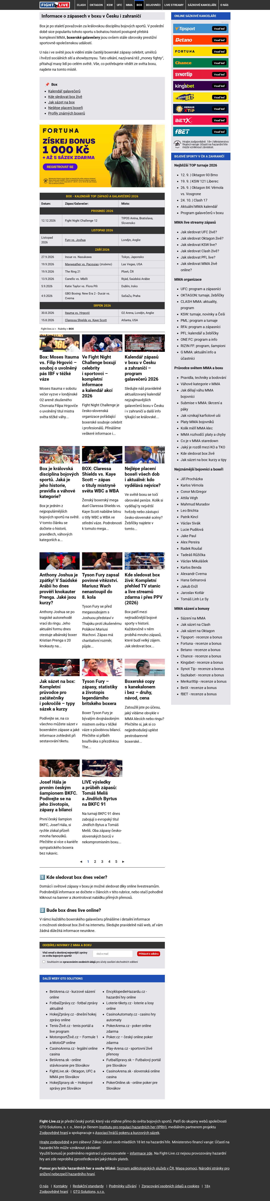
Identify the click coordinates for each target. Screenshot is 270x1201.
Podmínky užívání (122, 1186)
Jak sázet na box (61, 102)
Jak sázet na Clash (195, 624)
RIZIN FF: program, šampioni (203, 346)
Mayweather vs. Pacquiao (82, 264)
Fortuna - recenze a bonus (201, 643)
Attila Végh (189, 498)
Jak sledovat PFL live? (198, 257)
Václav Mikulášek (194, 561)
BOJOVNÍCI (153, 5)
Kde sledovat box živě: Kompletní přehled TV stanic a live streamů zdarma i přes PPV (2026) (143, 588)
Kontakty (61, 1186)
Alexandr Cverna (194, 574)
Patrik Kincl (189, 517)
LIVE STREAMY (174, 5)
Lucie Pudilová (192, 529)
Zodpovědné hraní (54, 1133)
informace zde (141, 1153)
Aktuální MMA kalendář (199, 206)
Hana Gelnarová (193, 580)
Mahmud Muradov (195, 504)
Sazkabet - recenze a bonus (202, 675)
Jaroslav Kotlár (192, 593)
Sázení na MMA (193, 618)
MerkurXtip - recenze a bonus (204, 681)
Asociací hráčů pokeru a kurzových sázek (127, 1133)
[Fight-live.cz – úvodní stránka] (55, 5)
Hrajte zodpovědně (54, 1142)
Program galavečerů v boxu (202, 213)
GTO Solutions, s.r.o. (89, 1192)
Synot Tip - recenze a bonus (202, 669)
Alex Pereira (190, 542)
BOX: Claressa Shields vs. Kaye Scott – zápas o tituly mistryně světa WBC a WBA (100, 479)
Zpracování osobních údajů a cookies (170, 1186)
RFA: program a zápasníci (200, 327)
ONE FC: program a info (199, 339)
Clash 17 (200, 200)
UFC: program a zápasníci (201, 289)
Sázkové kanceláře (202, 5)
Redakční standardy (88, 1186)
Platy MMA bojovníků (197, 422)
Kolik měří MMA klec (197, 428)
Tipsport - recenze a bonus (201, 637)
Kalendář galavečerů (64, 91)
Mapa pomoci (186, 1168)
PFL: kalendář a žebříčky (200, 333)
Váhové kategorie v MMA (200, 384)
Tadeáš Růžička (193, 555)
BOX (139, 5)
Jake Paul (188, 536)
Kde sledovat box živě (65, 97)
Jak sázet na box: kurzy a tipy (204, 460)
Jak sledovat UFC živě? (199, 232)
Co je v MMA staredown (199, 441)
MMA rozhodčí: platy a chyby (203, 434)
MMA (129, 5)
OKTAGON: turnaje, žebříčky (202, 295)
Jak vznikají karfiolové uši (200, 415)
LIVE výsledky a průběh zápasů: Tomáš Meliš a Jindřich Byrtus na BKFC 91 (99, 793)
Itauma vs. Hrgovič (77, 313)
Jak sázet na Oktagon (198, 631)
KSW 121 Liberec (205, 181)
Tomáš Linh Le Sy (195, 599)
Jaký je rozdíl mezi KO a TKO (203, 447)
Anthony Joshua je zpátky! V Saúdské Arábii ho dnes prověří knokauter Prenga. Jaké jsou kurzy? (59, 588)
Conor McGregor (194, 491)
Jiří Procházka (192, 479)
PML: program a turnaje (199, 320)
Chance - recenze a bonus (201, 656)
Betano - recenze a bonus (200, 650)
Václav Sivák (190, 523)
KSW (110, 5)
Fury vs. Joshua (75, 240)
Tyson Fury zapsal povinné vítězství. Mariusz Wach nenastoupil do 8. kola (100, 586)
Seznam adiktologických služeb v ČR (145, 1168)
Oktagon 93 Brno (205, 175)
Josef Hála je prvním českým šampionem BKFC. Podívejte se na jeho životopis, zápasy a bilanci (58, 795)
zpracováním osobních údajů (79, 961)
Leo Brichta (189, 510)
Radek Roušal (191, 548)
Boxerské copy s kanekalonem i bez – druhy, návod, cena (140, 690)
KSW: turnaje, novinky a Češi (203, 314)
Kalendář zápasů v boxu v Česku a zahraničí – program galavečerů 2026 (142, 368)
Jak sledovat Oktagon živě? (202, 238)
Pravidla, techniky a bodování (203, 378)
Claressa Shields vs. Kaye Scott (86, 320)
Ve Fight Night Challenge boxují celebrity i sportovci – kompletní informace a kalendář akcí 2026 (99, 376)
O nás (224, 5)
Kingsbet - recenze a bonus (202, 662)
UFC (119, 5)
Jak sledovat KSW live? (199, 245)
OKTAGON (96, 5)
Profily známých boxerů (66, 113)
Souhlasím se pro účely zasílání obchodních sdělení (92, 961)
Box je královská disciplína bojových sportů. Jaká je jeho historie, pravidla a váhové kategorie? (59, 482)
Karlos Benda (191, 567)
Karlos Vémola (192, 485)
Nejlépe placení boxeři (65, 108)
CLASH (81, 5)
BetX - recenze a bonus (199, 688)
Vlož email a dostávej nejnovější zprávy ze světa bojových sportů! (64, 954)
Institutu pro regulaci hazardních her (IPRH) (133, 1127)
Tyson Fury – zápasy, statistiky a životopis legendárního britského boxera (99, 692)
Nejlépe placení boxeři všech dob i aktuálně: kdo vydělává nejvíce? (142, 477)
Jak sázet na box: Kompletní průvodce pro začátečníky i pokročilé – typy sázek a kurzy (57, 695)
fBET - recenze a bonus (199, 694)
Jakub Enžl (189, 586)
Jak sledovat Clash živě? (200, 251)
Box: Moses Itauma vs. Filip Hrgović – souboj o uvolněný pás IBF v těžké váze (59, 368)
